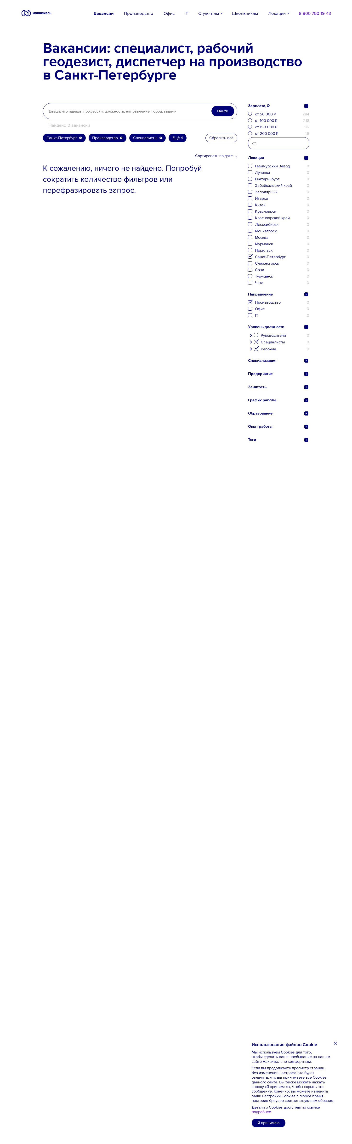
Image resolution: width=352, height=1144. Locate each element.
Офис (169, 13)
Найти (222, 111)
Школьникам (245, 13)
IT (186, 13)
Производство (138, 13)
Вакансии (104, 13)
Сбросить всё (221, 138)
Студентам (208, 13)
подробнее (261, 1112)
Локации (277, 13)
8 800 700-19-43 (315, 13)
